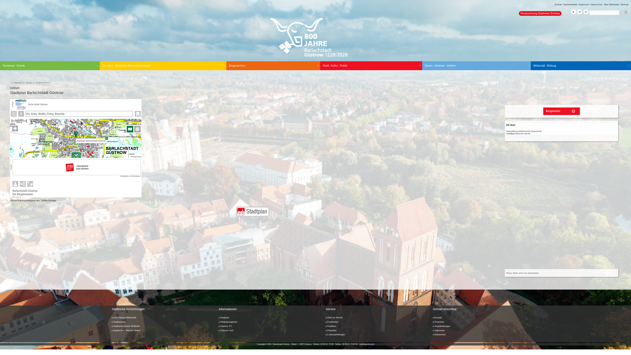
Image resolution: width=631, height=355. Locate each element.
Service (29, 82)
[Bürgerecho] (561, 111)
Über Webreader (611, 4)
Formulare (439, 321)
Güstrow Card (226, 330)
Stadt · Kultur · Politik (335, 65)
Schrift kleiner (586, 11)
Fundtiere (331, 326)
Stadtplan (224, 317)
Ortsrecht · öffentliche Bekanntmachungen (126, 65)
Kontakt (558, 4)
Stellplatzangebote (228, 321)
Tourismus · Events (14, 65)
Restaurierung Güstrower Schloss (540, 13)
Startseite (18, 82)
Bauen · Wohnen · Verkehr (440, 65)
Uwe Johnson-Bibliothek (124, 317)
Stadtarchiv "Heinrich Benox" (127, 330)
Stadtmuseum (119, 321)
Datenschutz (597, 4)
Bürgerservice (237, 65)
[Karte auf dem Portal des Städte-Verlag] (252, 212)
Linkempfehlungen (336, 334)
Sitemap (624, 4)
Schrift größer (579, 11)
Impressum (584, 4)
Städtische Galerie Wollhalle (126, 326)
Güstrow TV (226, 326)
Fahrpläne (332, 330)
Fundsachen (332, 321)
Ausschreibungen (442, 326)
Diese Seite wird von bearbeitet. (522, 273)
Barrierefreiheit (570, 4)
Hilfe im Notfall (334, 317)
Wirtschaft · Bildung (544, 65)
